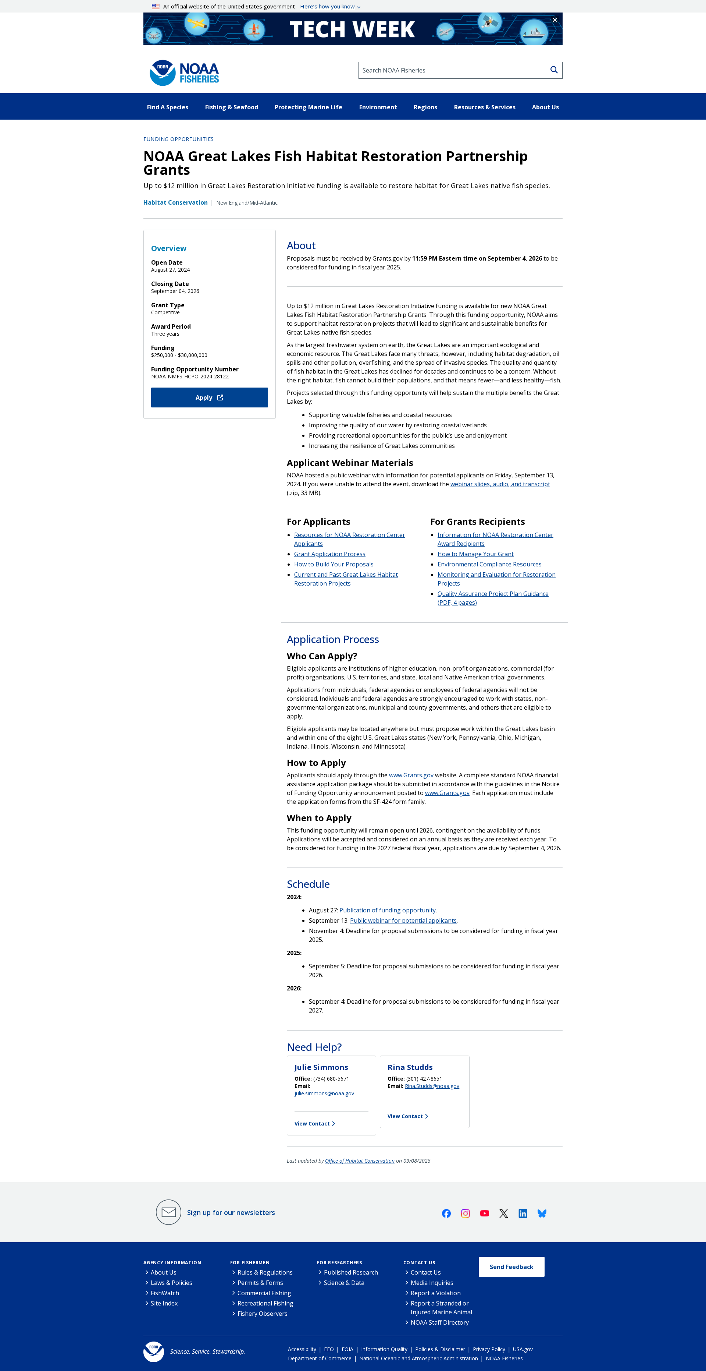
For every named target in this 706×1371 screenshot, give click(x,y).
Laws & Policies (171, 1283)
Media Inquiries (432, 1283)
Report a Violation (436, 1293)
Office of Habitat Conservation (360, 1160)
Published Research (351, 1272)
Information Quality (384, 1349)
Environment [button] (378, 107)
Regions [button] (425, 107)
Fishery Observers (263, 1314)
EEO (329, 1349)
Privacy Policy (489, 1349)
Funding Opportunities (178, 138)
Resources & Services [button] (485, 107)
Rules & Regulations (265, 1272)
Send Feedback (512, 1267)
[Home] (182, 70)
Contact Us (419, 1262)
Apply (205, 397)
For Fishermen (250, 1262)
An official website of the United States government (259, 6)
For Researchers (339, 1262)
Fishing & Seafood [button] (231, 107)
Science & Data (344, 1283)
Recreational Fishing (265, 1303)
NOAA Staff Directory (440, 1322)
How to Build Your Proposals (334, 564)
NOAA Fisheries (504, 1358)
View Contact (312, 1123)
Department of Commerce (320, 1358)
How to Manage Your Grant (476, 554)
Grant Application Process (330, 554)
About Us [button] (545, 107)
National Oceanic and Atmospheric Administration (418, 1358)
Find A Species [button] (167, 107)
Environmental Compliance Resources (490, 564)
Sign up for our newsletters (231, 1212)
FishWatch (165, 1293)
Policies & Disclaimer (440, 1349)
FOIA (347, 1349)
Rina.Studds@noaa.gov (432, 1085)
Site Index (164, 1303)
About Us (163, 1272)
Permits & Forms (260, 1283)
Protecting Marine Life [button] (308, 107)
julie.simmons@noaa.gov (324, 1093)
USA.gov (523, 1349)
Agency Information (172, 1262)
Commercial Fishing (264, 1293)
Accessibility (302, 1349)
